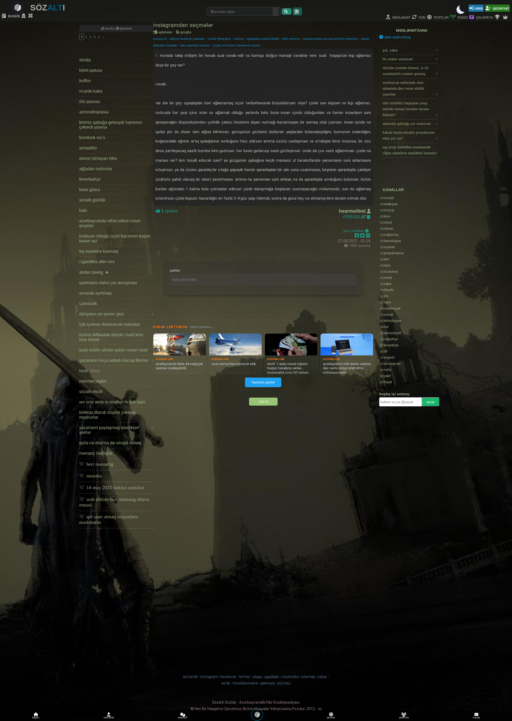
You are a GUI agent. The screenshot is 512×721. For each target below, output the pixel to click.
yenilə (109, 28)
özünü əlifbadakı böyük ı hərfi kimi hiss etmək (111, 337)
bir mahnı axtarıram (410, 59)
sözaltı (387, 198)
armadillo (88, 148)
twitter (244, 677)
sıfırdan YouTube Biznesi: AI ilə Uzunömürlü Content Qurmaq (410, 71)
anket (386, 278)
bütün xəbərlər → (202, 327)
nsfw (385, 370)
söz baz (284, 683)
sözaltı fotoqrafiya (219, 38)
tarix (385, 265)
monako (93, 475)
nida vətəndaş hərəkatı (195, 45)
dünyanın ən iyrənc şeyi (116, 314)
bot (384, 327)
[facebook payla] (357, 235)
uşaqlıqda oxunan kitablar (262, 38)
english (387, 357)
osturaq (238, 38)
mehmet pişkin (93, 381)
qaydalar (272, 677)
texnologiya (390, 241)
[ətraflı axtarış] (297, 11)
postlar (441, 17)
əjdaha (169, 211)
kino (385, 216)
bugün (13, 15)
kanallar (393, 190)
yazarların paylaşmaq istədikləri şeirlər (116, 430)
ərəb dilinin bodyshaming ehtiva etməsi (114, 502)
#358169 (352, 217)
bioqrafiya (389, 345)
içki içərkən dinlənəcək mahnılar (109, 324)
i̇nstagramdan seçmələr (183, 25)
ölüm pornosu (291, 38)
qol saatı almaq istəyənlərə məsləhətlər (108, 519)
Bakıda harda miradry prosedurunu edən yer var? (410, 135)
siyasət (387, 247)
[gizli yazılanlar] (24, 16)
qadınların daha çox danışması (108, 282)
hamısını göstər (263, 382)
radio (462, 17)
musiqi (387, 210)
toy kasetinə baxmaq (98, 251)
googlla (185, 32)
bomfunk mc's (92, 137)
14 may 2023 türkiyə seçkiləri (114, 487)
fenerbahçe (90, 179)
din (384, 296)
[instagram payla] (363, 235)
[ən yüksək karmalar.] (506, 17)
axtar (430, 402)
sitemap (308, 677)
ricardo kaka (90, 91)
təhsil (386, 222)
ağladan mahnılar (95, 169)
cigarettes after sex (97, 261)
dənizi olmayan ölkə (98, 158)
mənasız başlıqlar (96, 453)
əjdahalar (166, 32)
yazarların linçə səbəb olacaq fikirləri (116, 360)
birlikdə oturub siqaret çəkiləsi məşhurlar (107, 414)
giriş (479, 8)
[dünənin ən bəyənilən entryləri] (498, 17)
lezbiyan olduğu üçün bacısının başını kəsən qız (114, 238)
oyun (385, 302)
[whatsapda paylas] (368, 235)
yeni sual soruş (397, 37)
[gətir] (286, 11)
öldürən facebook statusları (187, 38)
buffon (85, 80)
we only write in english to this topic (112, 402)
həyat (386, 382)
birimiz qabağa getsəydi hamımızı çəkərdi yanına (110, 124)
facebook (228, 677)
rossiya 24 (160, 38)
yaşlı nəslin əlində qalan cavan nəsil (113, 350)
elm (384, 259)
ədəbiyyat (389, 204)
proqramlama (392, 253)
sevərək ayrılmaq (95, 293)
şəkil (385, 376)
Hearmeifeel (353, 211)
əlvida (85, 60)
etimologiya (390, 321)
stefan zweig (94, 272)
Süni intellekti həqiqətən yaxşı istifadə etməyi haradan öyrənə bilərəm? (410, 109)
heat (89, 371)
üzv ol (263, 401)
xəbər (385, 284)
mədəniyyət (390, 308)
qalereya (484, 17)
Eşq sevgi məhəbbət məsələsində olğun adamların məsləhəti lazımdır (410, 150)
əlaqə (257, 677)
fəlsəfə (387, 290)
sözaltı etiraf (90, 391)
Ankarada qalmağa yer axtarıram (410, 124)
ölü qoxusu (89, 101)
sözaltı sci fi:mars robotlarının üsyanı (236, 45)
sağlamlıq (389, 235)
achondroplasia (94, 112)
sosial (386, 314)
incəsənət (389, 272)
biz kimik (191, 677)
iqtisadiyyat (390, 333)
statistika (290, 677)
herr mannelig (99, 464)
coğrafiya (389, 339)
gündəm (125, 28)
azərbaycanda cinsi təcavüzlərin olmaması (330, 38)
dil (383, 351)
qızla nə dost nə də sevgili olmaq (110, 443)
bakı (83, 210)
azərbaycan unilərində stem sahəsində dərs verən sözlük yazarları (410, 88)
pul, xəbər (410, 50)
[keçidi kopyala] (368, 217)
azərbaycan (390, 364)
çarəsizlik (88, 303)
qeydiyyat (500, 8)
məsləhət (400, 17)
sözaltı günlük (92, 200)
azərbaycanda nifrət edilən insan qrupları (110, 223)
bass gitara (89, 189)
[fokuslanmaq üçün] (31, 16)
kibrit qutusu (90, 70)
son (422, 17)
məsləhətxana (411, 30)
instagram (209, 677)
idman (386, 229)
